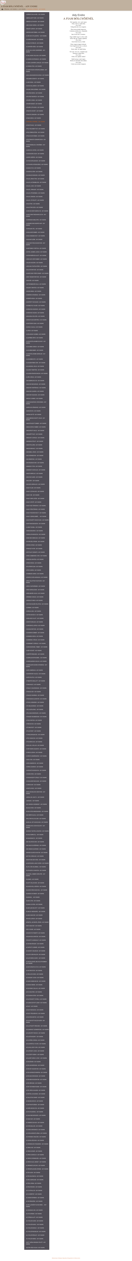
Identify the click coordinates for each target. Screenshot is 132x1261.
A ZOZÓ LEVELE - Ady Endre (33, 788)
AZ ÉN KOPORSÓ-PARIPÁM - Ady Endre (36, 1072)
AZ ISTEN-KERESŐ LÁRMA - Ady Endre (36, 1133)
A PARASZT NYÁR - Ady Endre (34, 548)
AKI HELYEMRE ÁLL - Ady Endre (34, 834)
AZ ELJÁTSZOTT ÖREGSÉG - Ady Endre (36, 1026)
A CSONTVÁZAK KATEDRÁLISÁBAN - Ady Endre (36, 70)
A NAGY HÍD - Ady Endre (32, 495)
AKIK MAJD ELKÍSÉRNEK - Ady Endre (36, 845)
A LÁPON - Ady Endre (32, 330)
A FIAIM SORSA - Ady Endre (33, 118)
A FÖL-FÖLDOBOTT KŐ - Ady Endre (35, 128)
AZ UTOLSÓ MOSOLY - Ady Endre (35, 1228)
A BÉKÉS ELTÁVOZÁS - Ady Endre (35, 21)
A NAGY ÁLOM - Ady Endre (33, 488)
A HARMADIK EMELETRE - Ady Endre (36, 220)
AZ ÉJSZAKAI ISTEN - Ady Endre (34, 995)
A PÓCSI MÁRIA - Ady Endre (33, 570)
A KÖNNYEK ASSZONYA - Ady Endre (35, 309)
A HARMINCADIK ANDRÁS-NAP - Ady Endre (35, 224)
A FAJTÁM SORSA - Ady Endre (34, 93)
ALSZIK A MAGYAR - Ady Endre (34, 915)
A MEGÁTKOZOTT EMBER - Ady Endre (36, 423)
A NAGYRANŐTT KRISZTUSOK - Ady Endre (37, 520)
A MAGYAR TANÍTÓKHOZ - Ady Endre (36, 387)
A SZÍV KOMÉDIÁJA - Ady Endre (34, 670)
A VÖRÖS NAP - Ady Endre (33, 784)
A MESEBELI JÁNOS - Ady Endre (34, 452)
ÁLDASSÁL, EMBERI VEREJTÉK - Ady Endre (35, 874)
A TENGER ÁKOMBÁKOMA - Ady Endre (36, 716)
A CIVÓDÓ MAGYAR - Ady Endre (34, 39)
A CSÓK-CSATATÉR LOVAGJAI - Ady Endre (37, 62)
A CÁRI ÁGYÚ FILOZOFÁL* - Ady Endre (36, 36)
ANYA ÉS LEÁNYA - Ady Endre (34, 918)
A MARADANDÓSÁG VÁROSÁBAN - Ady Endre (36, 402)
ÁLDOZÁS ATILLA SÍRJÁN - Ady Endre (36, 886)
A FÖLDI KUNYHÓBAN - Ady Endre (35, 136)
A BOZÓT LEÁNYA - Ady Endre (34, 28)
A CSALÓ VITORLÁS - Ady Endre (34, 43)
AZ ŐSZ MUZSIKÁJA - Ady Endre (34, 1176)
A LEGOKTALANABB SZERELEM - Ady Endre (35, 354)
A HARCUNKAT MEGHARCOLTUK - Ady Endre (36, 215)
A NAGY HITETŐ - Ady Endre (33, 502)
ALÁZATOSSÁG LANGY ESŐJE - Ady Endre (37, 863)
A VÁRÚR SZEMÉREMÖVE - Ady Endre (36, 756)
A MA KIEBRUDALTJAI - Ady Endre (35, 380)
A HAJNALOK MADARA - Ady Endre (35, 175)
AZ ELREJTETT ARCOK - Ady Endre (35, 1033)
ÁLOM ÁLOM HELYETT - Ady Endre (35, 908)
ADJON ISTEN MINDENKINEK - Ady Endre (37, 811)
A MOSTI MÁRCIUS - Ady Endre (34, 473)
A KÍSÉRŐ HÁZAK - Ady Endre (34, 298)
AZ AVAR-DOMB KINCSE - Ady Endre (35, 981)
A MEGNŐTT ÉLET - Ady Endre (34, 434)
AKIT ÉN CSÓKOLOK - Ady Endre (35, 856)
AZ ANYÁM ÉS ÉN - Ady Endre (34, 970)
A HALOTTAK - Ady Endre (33, 203)
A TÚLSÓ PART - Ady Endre (33, 731)
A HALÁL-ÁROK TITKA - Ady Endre (35, 178)
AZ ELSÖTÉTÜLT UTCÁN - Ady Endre (36, 1043)
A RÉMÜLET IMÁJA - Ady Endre (34, 600)
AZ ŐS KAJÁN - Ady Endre (33, 1172)
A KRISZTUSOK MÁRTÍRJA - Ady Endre (36, 320)
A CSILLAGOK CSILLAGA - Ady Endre (36, 55)
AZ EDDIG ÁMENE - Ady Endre (34, 984)
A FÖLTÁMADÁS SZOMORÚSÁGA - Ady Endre (36, 140)
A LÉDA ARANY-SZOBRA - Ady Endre (35, 334)
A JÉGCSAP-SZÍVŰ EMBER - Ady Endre (36, 259)
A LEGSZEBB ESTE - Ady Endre (34, 359)
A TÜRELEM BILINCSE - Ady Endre (35, 734)
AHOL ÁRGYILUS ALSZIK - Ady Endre (36, 818)
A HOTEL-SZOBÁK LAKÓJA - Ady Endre (36, 252)
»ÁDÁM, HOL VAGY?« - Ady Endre (35, 797)
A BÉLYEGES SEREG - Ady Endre (35, 25)
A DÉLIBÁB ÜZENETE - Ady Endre (35, 78)
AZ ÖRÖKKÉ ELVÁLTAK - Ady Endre (35, 1165)
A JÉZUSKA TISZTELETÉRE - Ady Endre (36, 266)
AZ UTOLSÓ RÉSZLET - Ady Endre (35, 1235)
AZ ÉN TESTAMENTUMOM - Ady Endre (36, 1086)
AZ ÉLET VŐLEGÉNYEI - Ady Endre (35, 1013)
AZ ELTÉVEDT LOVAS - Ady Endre (35, 1051)
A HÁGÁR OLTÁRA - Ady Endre (34, 171)
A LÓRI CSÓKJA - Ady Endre (33, 377)
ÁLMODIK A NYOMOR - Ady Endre (35, 893)
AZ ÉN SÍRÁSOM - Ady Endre (34, 1083)
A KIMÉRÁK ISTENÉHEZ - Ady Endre (35, 295)
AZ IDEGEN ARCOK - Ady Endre (34, 1101)
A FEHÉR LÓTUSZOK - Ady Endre (35, 107)
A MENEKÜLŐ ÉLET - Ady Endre (34, 441)
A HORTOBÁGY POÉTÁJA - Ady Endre (36, 248)
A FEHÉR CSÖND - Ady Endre (34, 100)
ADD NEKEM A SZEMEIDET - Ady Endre (36, 804)
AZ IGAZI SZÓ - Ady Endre (33, 1119)
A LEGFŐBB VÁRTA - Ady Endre (34, 337)
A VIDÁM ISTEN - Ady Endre (33, 774)
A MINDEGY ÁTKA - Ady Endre (34, 466)
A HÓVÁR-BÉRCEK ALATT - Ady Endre (36, 255)
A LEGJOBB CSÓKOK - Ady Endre (35, 346)
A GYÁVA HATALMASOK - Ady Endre (35, 161)
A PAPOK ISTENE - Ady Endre (34, 545)
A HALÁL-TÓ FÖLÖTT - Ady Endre (35, 200)
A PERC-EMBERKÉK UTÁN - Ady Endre (36, 555)
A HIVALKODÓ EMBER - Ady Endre (35, 232)
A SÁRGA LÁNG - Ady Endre (33, 611)
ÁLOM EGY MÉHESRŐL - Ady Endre (35, 911)
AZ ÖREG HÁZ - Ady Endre (33, 1147)
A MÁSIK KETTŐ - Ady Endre (33, 414)
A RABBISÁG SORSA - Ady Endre (35, 573)
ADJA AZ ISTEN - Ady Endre (33, 808)
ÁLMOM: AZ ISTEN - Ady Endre (34, 904)
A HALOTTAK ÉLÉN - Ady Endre (34, 207)
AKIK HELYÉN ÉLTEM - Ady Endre (35, 841)
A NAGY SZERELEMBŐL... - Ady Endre (36, 516)
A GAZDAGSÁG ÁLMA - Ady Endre (35, 153)
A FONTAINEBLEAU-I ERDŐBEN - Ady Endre (35, 145)
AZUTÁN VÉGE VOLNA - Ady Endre (35, 1247)
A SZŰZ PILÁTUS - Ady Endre (34, 677)
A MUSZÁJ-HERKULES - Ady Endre (35, 484)
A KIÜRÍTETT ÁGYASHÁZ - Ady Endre (36, 302)
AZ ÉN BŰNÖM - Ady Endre (33, 1061)
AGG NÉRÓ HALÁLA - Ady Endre (34, 815)
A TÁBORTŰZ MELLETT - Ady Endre (35, 681)
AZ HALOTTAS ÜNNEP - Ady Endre (35, 1097)
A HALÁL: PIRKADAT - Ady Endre (34, 189)
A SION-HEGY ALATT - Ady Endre (35, 618)
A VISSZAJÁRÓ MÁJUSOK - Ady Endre (36, 781)
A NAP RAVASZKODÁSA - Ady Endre (35, 523)
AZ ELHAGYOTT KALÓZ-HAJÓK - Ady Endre (35, 1021)
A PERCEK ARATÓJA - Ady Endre (35, 559)
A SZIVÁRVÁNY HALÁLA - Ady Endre (35, 673)
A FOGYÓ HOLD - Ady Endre (33, 125)
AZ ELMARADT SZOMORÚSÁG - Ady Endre (37, 1029)
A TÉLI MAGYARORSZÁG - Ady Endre (36, 713)
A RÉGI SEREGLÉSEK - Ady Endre (35, 589)
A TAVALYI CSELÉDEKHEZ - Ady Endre (36, 688)
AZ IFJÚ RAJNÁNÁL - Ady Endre (34, 1111)
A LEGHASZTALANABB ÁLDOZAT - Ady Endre (36, 342)
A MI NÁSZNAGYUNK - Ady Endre (35, 462)
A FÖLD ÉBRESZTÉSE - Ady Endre (35, 132)
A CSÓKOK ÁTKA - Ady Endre (34, 66)
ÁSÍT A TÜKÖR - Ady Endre (33, 929)
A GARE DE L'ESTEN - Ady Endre (35, 150)
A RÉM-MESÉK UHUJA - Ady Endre (35, 593)
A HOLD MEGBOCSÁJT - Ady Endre (35, 236)
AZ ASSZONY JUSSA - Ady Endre (35, 977)
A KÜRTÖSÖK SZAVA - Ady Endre (35, 323)
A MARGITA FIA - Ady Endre (33, 411)
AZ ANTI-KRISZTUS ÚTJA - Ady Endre (36, 967)
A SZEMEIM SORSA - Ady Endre (34, 636)
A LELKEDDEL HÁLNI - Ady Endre (35, 366)
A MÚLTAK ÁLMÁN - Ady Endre (34, 477)
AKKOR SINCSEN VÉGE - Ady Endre (35, 859)
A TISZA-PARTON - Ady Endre (34, 720)
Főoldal (6, 9)
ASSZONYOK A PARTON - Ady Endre (35, 936)
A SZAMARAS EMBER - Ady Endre (35, 632)
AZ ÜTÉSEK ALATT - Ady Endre (34, 1217)
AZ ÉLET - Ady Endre (32, 1006)
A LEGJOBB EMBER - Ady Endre (34, 350)
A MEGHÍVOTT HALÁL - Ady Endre (35, 430)
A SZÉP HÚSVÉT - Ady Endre (34, 650)
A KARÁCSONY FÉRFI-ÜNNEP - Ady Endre (37, 273)
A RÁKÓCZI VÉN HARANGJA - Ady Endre (37, 577)
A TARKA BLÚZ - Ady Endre (33, 684)
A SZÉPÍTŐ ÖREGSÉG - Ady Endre (35, 654)
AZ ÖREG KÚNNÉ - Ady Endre (34, 1151)
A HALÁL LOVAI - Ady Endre (33, 186)
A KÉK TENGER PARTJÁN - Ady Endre (36, 277)
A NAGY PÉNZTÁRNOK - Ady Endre (35, 509)
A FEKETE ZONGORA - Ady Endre (35, 114)
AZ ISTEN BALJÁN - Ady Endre (34, 1126)
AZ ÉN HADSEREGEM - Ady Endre (35, 1065)
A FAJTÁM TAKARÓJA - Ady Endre (35, 96)
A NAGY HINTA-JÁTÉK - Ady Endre (35, 498)
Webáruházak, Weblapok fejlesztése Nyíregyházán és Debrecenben (66, 1258)
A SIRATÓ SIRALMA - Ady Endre (34, 622)
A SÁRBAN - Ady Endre (32, 607)
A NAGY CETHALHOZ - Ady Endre (35, 491)
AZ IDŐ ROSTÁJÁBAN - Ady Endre (35, 1104)
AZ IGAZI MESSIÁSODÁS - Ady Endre (36, 1115)
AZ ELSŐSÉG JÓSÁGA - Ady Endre (35, 1040)
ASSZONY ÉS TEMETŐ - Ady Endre (35, 933)
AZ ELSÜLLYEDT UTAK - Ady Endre (35, 1047)
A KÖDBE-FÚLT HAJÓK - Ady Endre (35, 305)
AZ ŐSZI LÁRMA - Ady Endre (33, 1183)
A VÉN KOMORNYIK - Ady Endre (34, 763)
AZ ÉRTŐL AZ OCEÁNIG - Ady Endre (35, 1094)
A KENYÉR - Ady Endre (32, 280)
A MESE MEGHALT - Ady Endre (34, 448)
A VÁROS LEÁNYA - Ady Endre (34, 752)
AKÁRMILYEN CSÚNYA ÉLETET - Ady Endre (35, 826)
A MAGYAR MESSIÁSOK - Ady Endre (35, 384)
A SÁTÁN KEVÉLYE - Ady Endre (34, 614)
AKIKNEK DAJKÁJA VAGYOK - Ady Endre (37, 852)
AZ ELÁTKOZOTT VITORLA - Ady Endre (36, 999)
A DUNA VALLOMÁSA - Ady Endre (35, 85)
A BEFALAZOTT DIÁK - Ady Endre (35, 18)
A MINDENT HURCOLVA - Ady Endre (35, 470)
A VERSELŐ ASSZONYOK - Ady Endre (36, 770)
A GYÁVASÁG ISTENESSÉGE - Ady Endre (37, 164)
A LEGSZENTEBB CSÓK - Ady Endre (35, 362)
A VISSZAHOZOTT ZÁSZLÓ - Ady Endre (36, 777)
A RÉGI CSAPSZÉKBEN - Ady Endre (35, 586)
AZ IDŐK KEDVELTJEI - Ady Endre (35, 1108)
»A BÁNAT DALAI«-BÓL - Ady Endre (35, 14)
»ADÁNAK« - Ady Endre (32, 800)
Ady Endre (13, 9)
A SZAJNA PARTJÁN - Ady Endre (34, 629)
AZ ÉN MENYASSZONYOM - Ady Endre (36, 1079)
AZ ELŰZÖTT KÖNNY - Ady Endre (35, 1054)
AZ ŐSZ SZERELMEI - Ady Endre (34, 1179)
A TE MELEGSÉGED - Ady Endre (34, 706)
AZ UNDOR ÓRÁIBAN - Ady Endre (35, 1197)
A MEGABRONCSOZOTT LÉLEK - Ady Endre (35, 419)
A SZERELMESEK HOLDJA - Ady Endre (36, 661)
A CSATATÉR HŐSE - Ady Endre (34, 46)
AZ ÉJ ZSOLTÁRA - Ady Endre (34, 992)
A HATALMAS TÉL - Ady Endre (34, 228)
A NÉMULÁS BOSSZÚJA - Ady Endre (35, 534)
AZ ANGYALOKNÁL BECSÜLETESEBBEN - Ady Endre (36, 962)
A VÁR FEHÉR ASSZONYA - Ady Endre (36, 749)
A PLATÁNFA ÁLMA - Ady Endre (34, 566)
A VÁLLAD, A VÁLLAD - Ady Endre (35, 745)
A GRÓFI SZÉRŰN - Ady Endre (34, 157)
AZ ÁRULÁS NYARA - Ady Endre (34, 974)
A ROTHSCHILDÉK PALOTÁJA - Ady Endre (37, 604)
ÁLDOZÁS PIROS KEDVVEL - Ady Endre (36, 890)
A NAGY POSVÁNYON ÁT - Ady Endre (36, 513)
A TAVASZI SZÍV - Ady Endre (33, 691)
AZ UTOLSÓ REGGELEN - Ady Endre (36, 1231)
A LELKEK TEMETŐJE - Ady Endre (35, 370)
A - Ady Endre (22, 9)
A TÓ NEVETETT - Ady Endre (33, 727)
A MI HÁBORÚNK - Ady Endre (34, 459)
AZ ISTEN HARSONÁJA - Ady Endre (35, 1129)
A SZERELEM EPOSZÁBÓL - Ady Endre (36, 657)
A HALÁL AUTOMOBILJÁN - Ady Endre (36, 182)
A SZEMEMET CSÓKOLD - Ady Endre (36, 643)
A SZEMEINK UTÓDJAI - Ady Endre (35, 640)
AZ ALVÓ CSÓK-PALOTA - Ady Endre (35, 954)
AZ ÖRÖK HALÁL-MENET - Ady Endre (36, 1162)
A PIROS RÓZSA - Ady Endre (33, 563)
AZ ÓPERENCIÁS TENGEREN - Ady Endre (37, 1144)
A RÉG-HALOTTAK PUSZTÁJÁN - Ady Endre (35, 581)
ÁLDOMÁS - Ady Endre (32, 879)
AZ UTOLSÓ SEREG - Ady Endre (34, 1238)
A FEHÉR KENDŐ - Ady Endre (34, 103)
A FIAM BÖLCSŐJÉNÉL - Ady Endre (35, 9)
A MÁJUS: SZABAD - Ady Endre (34, 398)
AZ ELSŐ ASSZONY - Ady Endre (34, 1036)
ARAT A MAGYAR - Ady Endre (34, 925)
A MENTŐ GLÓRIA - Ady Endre (34, 445)
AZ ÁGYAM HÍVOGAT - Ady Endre (35, 943)
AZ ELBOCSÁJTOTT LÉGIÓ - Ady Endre (36, 1002)
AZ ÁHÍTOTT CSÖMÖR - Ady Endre (35, 947)
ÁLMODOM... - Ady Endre (33, 897)
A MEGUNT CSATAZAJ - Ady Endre (35, 437)
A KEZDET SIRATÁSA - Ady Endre (35, 287)
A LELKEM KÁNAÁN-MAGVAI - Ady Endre (37, 373)
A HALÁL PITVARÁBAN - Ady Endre (35, 193)
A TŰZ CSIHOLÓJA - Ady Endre (34, 738)
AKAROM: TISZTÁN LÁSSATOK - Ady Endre (37, 831)
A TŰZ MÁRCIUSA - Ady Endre (34, 741)
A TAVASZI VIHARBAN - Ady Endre (35, 695)
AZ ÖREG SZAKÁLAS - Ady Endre (35, 1154)
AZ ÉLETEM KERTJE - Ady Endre (35, 1017)
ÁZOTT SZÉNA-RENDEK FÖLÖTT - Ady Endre (36, 1243)
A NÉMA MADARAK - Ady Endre (34, 530)
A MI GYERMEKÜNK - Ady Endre (34, 455)
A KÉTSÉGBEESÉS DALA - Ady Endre (36, 284)
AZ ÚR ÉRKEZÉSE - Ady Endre (34, 1201)
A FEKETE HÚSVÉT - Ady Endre (34, 111)
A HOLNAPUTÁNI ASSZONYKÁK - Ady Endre (35, 243)
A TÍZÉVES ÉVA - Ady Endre (33, 724)
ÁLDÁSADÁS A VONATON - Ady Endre (36, 870)
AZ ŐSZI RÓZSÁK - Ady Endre (34, 1187)
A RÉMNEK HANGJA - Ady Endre (34, 597)
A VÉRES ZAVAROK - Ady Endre (34, 766)
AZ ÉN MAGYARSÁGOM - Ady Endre (35, 1076)
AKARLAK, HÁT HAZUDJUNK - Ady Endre (37, 822)
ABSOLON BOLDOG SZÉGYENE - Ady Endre (35, 792)
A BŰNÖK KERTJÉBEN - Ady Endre (35, 32)
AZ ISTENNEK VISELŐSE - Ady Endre (36, 1136)
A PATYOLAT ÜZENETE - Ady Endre (35, 552)
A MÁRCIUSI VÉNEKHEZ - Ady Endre (36, 407)
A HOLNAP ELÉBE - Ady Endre (34, 239)
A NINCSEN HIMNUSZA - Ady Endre (35, 538)
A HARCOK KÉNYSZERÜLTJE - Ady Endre (37, 211)
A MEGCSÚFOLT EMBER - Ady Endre (36, 427)
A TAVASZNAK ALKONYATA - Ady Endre (36, 699)
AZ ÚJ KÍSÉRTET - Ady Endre (34, 1194)
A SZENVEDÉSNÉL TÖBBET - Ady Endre (36, 647)
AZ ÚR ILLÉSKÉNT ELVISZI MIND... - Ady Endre (36, 1205)
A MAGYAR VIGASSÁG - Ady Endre (35, 395)
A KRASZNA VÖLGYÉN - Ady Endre (35, 316)
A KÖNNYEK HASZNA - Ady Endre (35, 312)
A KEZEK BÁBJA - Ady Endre (33, 291)
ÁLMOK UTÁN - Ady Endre (33, 900)
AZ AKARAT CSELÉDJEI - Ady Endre (35, 951)
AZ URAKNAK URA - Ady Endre (34, 1210)
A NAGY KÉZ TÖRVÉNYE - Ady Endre (36, 505)
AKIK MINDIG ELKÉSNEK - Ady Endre (36, 849)
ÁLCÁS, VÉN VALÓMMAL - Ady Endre (36, 866)
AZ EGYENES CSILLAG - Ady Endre (35, 988)
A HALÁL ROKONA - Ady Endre (34, 196)
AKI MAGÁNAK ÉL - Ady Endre (34, 838)
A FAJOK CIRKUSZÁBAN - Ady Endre (35, 89)
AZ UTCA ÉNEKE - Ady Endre (34, 1213)
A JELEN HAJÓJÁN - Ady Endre (34, 262)
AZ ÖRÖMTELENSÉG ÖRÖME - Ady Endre (37, 1169)
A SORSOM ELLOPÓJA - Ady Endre (35, 625)
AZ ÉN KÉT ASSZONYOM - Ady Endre (36, 1069)
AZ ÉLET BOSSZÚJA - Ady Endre (34, 1010)
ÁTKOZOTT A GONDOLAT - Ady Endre (36, 940)
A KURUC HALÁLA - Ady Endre (34, 327)
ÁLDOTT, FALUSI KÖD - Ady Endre (35, 883)
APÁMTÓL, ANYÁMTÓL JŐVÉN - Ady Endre (37, 922)
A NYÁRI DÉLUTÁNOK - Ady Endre (35, 541)
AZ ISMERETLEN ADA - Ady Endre (35, 1122)
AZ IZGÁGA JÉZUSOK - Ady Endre (35, 1140)
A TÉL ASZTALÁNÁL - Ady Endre (34, 709)
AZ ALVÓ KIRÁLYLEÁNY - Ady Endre (35, 958)
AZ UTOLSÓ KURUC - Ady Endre (34, 1224)
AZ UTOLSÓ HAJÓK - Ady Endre (34, 1221)
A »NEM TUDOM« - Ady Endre (34, 527)
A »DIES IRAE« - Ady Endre (33, 82)
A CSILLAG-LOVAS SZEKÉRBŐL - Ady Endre (35, 51)
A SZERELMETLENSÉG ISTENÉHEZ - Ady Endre (36, 665)
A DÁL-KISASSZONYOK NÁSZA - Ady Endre (37, 75)
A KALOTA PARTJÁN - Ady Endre (34, 269)
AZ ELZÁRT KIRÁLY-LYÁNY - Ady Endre (36, 1058)
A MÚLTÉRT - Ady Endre (32, 480)
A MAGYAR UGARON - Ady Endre (35, 391)
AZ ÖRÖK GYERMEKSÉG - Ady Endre (36, 1158)
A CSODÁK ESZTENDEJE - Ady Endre (36, 59)
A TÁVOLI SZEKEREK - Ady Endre (35, 702)
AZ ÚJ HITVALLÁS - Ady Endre (34, 1190)
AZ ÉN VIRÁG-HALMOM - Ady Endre (35, 1090)
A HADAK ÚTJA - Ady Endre (33, 168)
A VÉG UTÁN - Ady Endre (33, 759)
